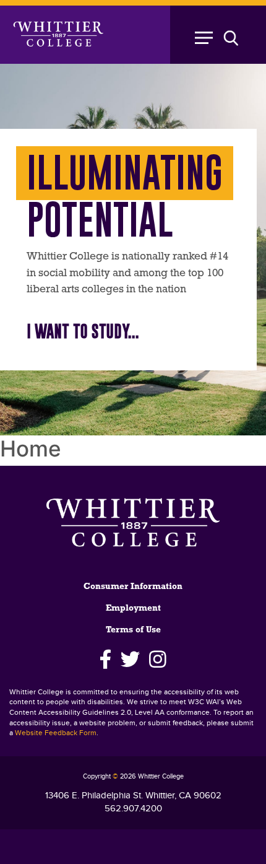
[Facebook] (105, 660)
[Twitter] (130, 660)
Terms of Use (133, 630)
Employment (133, 608)
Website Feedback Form (56, 733)
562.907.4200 (133, 808)
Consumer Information (133, 586)
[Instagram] (158, 660)
